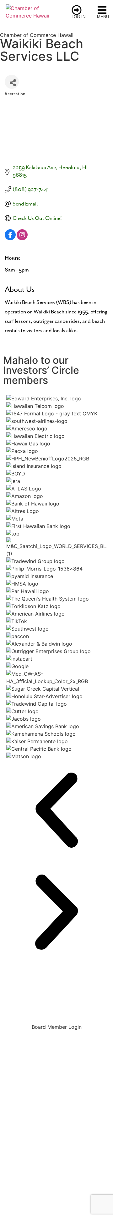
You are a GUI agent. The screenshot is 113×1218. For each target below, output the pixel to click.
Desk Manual (56, 995)
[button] (56, 811)
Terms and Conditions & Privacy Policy (56, 1174)
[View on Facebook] (10, 239)
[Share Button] (12, 82)
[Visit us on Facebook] (22, 1136)
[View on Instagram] (22, 239)
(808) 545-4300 (35, 1085)
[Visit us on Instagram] (56, 1136)
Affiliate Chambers (57, 1007)
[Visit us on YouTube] (74, 1136)
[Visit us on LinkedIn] (91, 1136)
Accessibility (57, 1160)
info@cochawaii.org (57, 1095)
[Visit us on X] (39, 1136)
